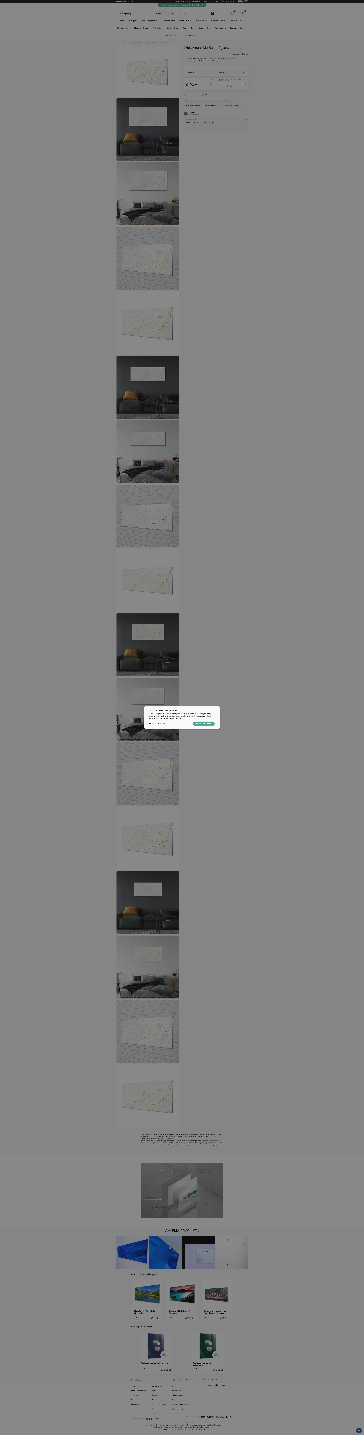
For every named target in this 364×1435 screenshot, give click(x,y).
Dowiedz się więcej (175, 718)
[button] (157, 724)
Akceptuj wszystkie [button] (203, 723)
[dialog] (182, 717)
